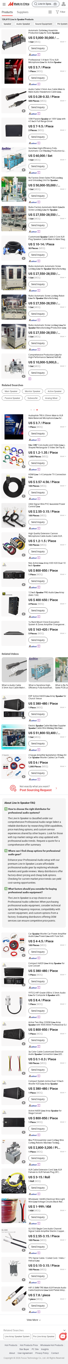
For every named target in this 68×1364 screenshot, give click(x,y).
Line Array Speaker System (17, 1336)
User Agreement (25, 1353)
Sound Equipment (43, 23)
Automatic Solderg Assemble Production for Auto (43, 31)
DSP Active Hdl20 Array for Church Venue (47, 697)
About (12, 1353)
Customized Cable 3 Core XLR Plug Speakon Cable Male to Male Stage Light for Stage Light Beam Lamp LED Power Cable (47, 238)
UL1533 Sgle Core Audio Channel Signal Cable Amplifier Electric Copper (46, 1230)
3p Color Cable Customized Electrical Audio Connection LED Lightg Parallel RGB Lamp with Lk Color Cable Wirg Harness (45, 1053)
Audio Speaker (23, 23)
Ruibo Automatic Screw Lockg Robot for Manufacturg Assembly (46, 297)
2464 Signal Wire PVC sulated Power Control (46, 505)
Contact (55, 1353)
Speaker (7, 23)
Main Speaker (11, 391)
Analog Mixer (51, 398)
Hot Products (11, 1345)
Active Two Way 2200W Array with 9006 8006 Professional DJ (47, 1023)
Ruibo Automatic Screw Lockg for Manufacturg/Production (47, 326)
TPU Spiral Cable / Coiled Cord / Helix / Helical (46, 1259)
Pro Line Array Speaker (43, 1336)
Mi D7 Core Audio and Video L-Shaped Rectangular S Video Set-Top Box (47, 446)
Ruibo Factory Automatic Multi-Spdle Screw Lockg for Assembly (46, 208)
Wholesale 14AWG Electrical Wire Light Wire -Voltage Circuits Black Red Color (46, 1200)
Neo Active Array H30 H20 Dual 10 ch (47, 564)
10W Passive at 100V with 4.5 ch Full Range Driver (47, 120)
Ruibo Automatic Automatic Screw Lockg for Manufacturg (47, 267)
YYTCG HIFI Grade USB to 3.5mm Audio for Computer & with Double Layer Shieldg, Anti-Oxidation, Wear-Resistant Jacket (47, 994)
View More (33, 1319)
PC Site (35, 1349)
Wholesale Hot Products (51, 1345)
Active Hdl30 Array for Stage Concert (45, 1112)
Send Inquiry (38, 48)
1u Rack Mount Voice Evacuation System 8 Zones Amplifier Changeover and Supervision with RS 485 (46, 623)
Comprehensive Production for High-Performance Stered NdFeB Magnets (45, 356)
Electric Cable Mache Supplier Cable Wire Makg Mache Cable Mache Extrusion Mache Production (47, 727)
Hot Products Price (29, 1345)
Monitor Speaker (32, 391)
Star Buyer (24, 1349)
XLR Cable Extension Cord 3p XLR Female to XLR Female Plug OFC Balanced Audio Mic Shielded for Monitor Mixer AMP (45, 1171)
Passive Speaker (12, 398)
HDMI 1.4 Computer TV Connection (47, 475)
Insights (45, 1349)
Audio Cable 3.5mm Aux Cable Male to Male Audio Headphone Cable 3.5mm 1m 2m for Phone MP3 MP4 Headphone (46, 90)
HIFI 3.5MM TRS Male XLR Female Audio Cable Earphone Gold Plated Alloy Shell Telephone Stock (47, 1289)
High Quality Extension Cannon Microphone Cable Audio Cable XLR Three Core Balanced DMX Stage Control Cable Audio (47, 534)
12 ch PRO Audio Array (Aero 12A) (46, 593)
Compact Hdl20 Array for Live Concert (46, 964)
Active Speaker (55, 391)
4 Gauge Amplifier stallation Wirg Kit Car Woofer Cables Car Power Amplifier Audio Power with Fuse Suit (47, 756)
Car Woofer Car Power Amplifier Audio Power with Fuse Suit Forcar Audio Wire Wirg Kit (47, 935)
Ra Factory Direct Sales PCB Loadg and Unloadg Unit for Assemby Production (45, 179)
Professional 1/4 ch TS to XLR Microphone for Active (44, 61)
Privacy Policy (42, 1353)
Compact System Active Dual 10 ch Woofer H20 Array (45, 1082)
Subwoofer (33, 398)
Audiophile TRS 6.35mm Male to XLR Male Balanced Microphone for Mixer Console (45, 416)
